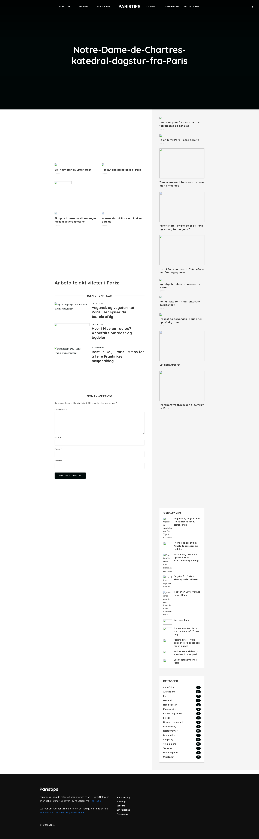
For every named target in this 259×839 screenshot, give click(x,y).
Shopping (84, 6)
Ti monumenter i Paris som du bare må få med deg (181, 184)
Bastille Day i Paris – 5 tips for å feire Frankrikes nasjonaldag (118, 356)
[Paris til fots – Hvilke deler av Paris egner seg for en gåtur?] (181, 207)
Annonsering (123, 797)
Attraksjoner (98, 347)
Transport (151, 6)
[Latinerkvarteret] (181, 346)
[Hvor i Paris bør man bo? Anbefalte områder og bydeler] (181, 250)
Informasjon (172, 6)
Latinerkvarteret (169, 364)
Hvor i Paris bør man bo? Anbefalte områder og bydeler (181, 271)
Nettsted (58, 460)
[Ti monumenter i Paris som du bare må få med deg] (181, 163)
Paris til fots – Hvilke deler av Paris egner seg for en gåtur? (181, 227)
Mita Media (95, 800)
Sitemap (120, 801)
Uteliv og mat (191, 6)
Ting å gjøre (104, 6)
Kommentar (61, 409)
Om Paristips (123, 810)
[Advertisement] (99, 138)
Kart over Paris (181, 620)
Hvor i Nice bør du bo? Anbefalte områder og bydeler (112, 333)
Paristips (129, 6)
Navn (58, 437)
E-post (58, 449)
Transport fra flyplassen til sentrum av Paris (181, 406)
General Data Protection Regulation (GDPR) (62, 812)
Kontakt (120, 805)
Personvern (122, 814)
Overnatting (64, 6)
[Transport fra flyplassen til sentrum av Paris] (181, 386)
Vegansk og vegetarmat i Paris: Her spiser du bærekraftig (114, 312)
